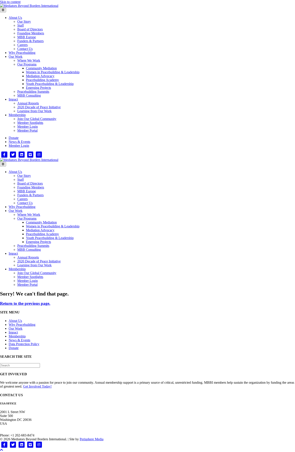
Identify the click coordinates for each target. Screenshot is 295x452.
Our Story (24, 21)
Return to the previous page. (25, 303)
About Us (15, 17)
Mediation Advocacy (40, 76)
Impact (13, 99)
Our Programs (26, 64)
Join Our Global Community (36, 119)
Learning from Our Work (34, 111)
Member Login (27, 126)
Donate (14, 138)
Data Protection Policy (24, 344)
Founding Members (30, 33)
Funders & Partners (30, 41)
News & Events (19, 142)
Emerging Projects (38, 87)
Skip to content (10, 2)
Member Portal (27, 130)
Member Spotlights (30, 123)
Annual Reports (28, 103)
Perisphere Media (91, 439)
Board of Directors (30, 29)
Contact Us (25, 49)
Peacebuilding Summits (33, 91)
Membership (17, 115)
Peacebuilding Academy (42, 80)
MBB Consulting (29, 95)
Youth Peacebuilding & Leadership (50, 84)
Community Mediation (41, 68)
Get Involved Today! (37, 386)
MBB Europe (26, 37)
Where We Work (28, 60)
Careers (22, 45)
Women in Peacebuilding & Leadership (52, 72)
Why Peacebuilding (22, 52)
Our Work (15, 56)
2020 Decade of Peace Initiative (39, 107)
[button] (1, 450)
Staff (20, 25)
